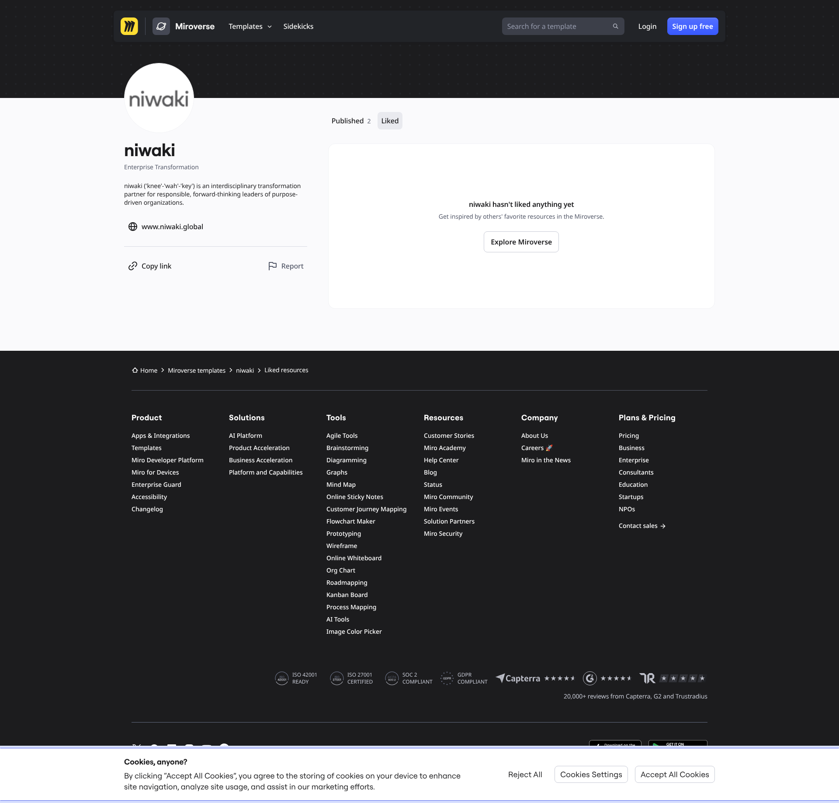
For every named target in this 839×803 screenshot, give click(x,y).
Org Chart (340, 570)
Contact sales (638, 526)
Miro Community (448, 497)
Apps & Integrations (161, 436)
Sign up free (693, 26)
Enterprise (634, 460)
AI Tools (337, 619)
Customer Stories (449, 436)
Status (433, 485)
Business (632, 448)
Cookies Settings (591, 774)
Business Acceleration (260, 460)
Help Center (441, 460)
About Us (534, 436)
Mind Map (341, 485)
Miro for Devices (155, 472)
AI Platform (245, 436)
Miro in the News (546, 460)
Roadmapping (346, 583)
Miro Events (441, 509)
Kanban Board (347, 595)
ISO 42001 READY (304, 678)
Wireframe (341, 546)
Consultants (636, 472)
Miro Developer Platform (168, 460)
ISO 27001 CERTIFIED (360, 678)
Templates (147, 448)
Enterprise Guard (156, 485)
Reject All (525, 774)
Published (351, 121)
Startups (631, 497)
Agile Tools (342, 436)
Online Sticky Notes (354, 497)
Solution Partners (449, 521)
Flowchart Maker (350, 521)
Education (633, 485)
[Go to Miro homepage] (129, 26)
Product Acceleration (259, 448)
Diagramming (346, 460)
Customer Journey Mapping (366, 509)
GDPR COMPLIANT (473, 678)
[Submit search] (616, 26)
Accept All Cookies (675, 774)
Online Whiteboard (353, 558)
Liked (390, 121)
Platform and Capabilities (266, 472)
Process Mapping (351, 607)
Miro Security (443, 534)
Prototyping (343, 534)
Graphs (336, 472)
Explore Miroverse (521, 242)
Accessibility (149, 497)
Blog (430, 472)
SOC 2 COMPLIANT (417, 678)
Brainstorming (347, 448)
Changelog (147, 509)
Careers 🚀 (537, 448)
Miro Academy (445, 448)
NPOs (627, 509)
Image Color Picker (354, 632)
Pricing (629, 436)
